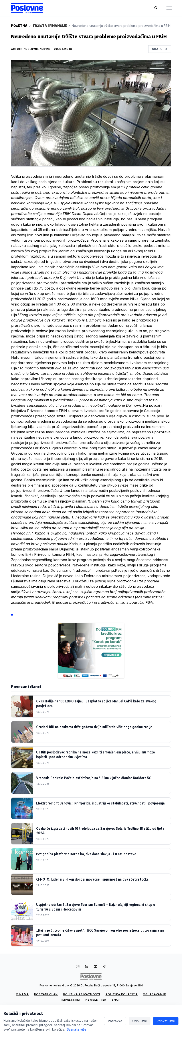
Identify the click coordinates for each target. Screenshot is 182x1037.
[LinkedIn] (86, 967)
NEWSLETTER (96, 999)
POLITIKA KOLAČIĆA (122, 994)
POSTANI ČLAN (46, 994)
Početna (19, 26)
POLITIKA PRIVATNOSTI (81, 994)
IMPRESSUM (70, 999)
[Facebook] (104, 967)
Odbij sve (139, 1021)
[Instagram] (77, 967)
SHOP (116, 999)
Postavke (115, 1021)
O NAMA (22, 994)
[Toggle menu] (166, 8)
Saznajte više (76, 1029)
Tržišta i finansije (49, 26)
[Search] (155, 8)
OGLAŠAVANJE (154, 994)
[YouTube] (95, 967)
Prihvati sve (166, 1021)
